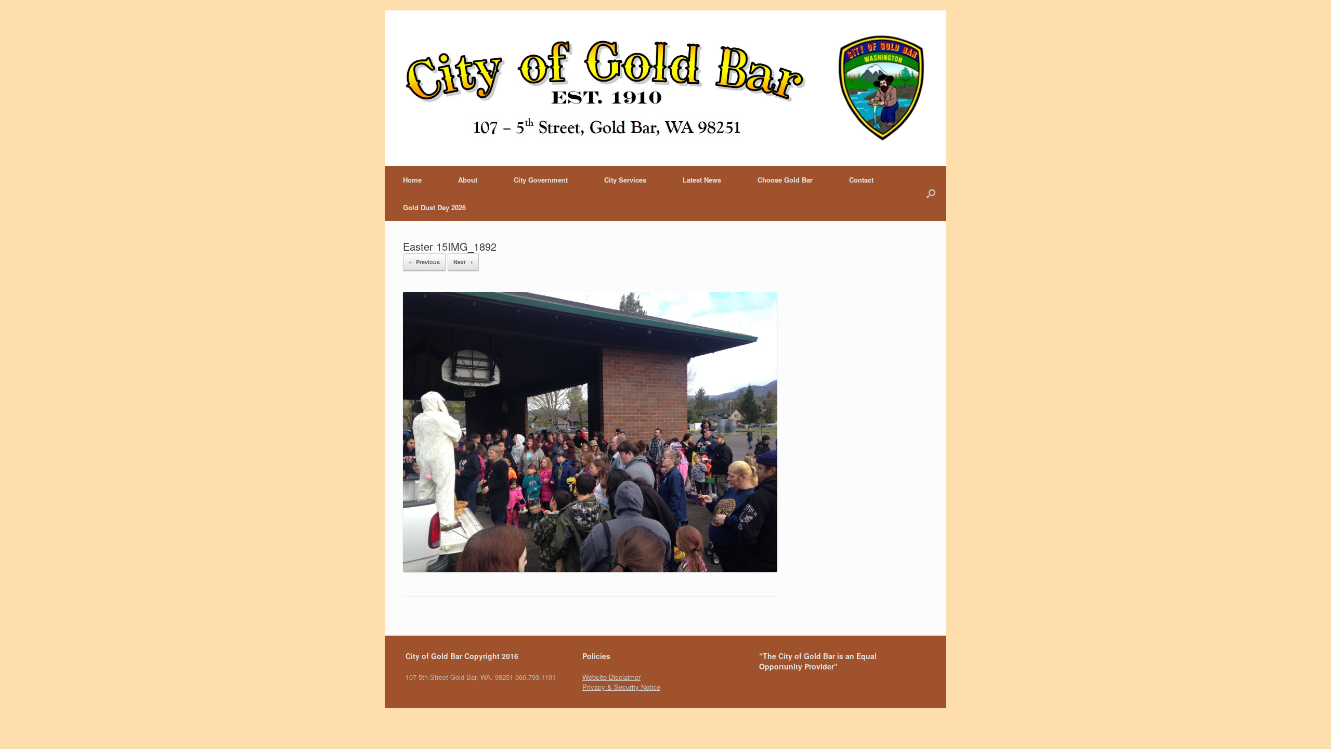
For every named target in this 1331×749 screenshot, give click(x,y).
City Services (625, 180)
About (467, 180)
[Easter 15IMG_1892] (590, 569)
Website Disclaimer (611, 677)
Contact (861, 180)
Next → (463, 262)
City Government (541, 180)
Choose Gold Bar (785, 180)
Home (412, 180)
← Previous (424, 262)
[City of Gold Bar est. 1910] (665, 88)
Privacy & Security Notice (621, 687)
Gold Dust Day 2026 (434, 207)
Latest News (702, 180)
